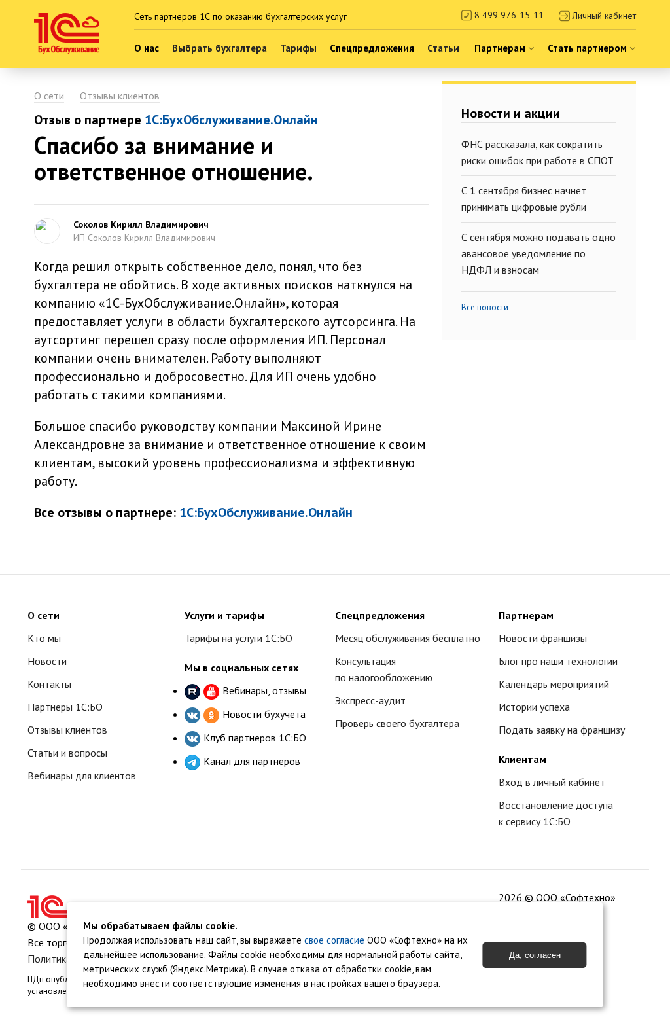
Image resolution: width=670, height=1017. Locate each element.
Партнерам (501, 48)
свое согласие (334, 940)
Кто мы (44, 638)
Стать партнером (588, 48)
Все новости (484, 307)
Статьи (443, 48)
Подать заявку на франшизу (562, 729)
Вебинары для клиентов (81, 775)
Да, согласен (535, 955)
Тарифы (298, 48)
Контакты (49, 683)
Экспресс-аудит (370, 700)
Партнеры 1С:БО (65, 706)
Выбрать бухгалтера (219, 48)
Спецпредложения (372, 48)
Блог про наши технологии (558, 661)
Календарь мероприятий (554, 683)
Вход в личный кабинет (552, 782)
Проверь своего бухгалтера (397, 723)
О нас (146, 48)
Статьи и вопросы (67, 752)
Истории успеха (534, 706)
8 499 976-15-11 (508, 15)
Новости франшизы (543, 638)
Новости (47, 661)
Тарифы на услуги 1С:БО (238, 638)
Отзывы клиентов (120, 95)
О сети (49, 95)
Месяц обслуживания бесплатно (407, 638)
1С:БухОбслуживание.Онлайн (231, 119)
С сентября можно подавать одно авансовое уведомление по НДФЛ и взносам (538, 253)
